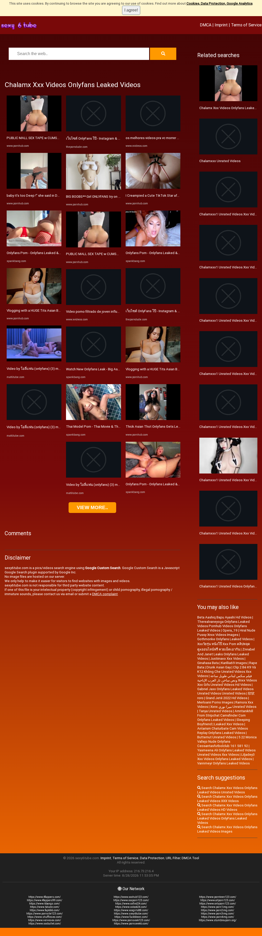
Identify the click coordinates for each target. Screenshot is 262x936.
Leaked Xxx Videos (229, 724)
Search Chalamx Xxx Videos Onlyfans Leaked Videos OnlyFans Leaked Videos (227, 818)
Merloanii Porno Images (215, 702)
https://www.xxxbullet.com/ (44, 923)
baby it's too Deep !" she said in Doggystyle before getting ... (53, 195)
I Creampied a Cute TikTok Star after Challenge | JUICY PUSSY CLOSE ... (180, 195)
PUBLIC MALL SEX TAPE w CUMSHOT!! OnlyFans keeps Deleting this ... (60, 138)
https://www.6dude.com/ (44, 907)
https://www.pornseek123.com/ (131, 920)
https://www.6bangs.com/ (44, 903)
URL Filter (173, 858)
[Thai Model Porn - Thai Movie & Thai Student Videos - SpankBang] (93, 419)
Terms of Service (246, 24)
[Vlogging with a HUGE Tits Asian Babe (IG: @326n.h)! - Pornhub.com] (34, 303)
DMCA (205, 24)
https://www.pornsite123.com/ (44, 913)
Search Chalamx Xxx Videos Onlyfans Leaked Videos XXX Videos (227, 798)
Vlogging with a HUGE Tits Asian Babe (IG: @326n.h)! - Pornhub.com (58, 310)
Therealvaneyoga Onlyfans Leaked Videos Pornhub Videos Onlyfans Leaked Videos (223, 626)
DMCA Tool (190, 858)
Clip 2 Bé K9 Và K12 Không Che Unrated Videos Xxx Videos (226, 671)
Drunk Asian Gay (218, 667)
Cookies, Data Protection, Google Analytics (220, 3)
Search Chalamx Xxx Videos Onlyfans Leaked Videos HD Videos (227, 807)
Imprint (221, 24)
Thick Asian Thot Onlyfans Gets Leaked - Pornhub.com (167, 426)
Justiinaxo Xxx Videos (227, 658)
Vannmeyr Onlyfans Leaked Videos (223, 763)
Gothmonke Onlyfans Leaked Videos (225, 639)
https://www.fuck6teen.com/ (131, 917)
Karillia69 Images (234, 663)
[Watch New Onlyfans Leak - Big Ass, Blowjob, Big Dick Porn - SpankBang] (93, 361)
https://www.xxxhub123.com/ (131, 897)
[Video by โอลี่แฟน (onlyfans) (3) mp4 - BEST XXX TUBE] (34, 360)
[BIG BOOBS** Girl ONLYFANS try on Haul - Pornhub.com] (93, 188)
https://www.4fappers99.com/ (44, 900)
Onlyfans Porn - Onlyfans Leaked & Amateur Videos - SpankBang (55, 253)
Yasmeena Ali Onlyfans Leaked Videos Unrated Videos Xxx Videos (226, 752)
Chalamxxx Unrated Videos (220, 161)
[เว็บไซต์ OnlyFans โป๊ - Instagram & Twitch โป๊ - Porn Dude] (93, 130)
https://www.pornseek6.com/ (131, 923)
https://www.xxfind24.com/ (131, 903)
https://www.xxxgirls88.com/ (131, 910)
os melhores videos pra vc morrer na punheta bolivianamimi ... (172, 138)
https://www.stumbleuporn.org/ (217, 920)
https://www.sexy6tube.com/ (131, 913)
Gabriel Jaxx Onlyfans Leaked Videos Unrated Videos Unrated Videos (225, 691)
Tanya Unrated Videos (215, 711)
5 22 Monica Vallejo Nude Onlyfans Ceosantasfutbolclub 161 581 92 (227, 741)
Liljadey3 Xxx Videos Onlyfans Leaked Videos (226, 756)
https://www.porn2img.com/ (217, 910)
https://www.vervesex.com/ (44, 920)
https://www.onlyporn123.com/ (217, 903)
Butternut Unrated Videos (216, 737)
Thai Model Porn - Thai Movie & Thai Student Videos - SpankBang (115, 426)
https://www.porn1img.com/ (217, 907)
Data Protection (152, 858)
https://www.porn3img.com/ (217, 913)
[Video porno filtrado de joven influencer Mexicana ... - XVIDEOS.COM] (93, 304)
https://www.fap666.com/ (45, 910)
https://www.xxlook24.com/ (131, 907)
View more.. (92, 507)
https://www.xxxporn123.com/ (131, 900)
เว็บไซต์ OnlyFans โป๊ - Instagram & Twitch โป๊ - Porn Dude (109, 138)
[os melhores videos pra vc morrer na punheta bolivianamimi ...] (153, 130)
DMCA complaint (105, 594)
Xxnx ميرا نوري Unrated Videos (233, 706)
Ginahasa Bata (208, 663)
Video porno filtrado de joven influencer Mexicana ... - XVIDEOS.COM (117, 311)
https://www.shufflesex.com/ (44, 917)
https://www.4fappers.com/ (44, 897)
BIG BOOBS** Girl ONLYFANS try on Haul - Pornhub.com (107, 196)
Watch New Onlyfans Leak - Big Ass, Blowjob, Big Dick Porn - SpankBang (120, 369)
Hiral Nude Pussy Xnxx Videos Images (226, 632)
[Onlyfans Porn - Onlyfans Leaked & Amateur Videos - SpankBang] (34, 245)
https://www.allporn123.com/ (217, 900)
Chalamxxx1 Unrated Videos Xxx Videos (229, 533)
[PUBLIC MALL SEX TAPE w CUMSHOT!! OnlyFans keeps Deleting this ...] (34, 130)
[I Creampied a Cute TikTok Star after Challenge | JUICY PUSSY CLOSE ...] (153, 187)
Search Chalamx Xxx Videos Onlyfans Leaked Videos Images (227, 829)
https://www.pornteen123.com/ (217, 897)
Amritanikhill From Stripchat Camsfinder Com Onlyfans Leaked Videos (225, 715)
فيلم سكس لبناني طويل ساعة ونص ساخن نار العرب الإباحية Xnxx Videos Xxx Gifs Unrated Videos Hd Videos (227, 680)
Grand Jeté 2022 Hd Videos (226, 698)
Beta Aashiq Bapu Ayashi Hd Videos (224, 617)
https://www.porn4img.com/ (217, 917)
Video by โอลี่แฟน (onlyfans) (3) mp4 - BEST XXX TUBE (48, 368)
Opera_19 (230, 630)
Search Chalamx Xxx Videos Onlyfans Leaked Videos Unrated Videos (227, 790)
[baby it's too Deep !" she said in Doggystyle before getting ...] (34, 187)
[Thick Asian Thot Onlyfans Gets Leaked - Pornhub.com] (153, 419)
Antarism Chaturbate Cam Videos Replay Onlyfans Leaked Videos (222, 730)
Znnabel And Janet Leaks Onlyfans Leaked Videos (226, 654)
